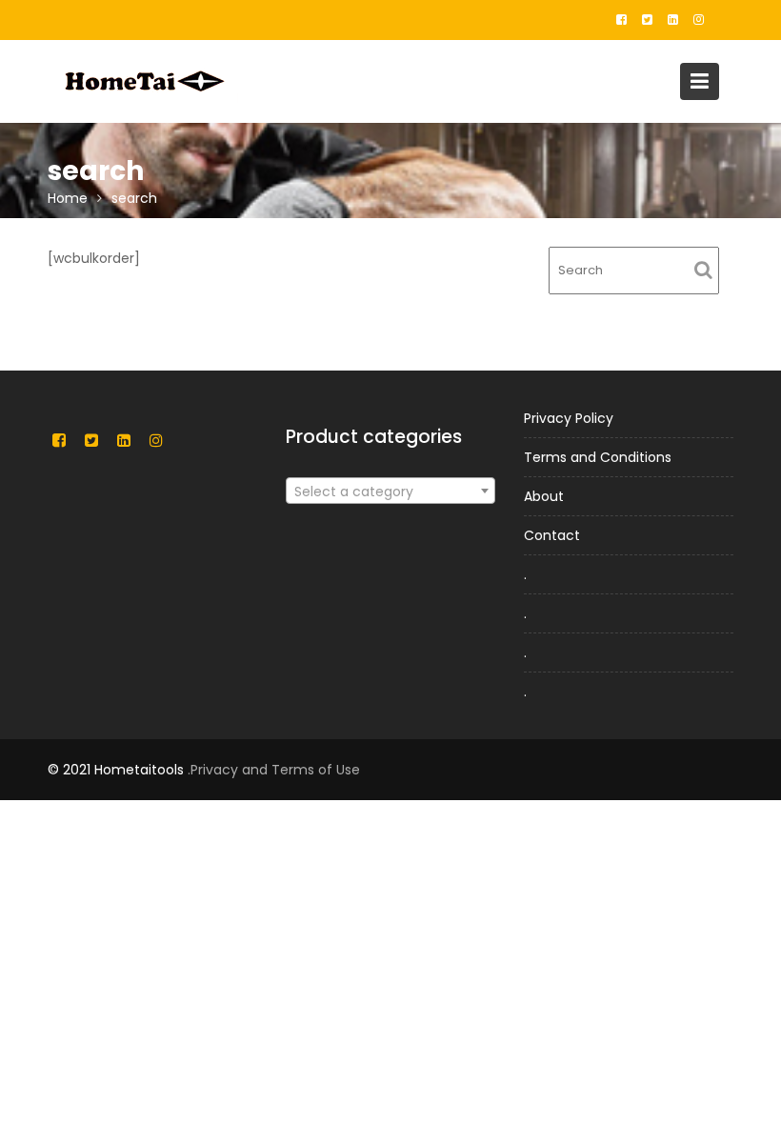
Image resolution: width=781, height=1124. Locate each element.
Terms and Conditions (597, 457)
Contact (552, 535)
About (544, 496)
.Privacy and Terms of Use (274, 769)
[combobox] (390, 490)
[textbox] (390, 491)
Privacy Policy (568, 418)
